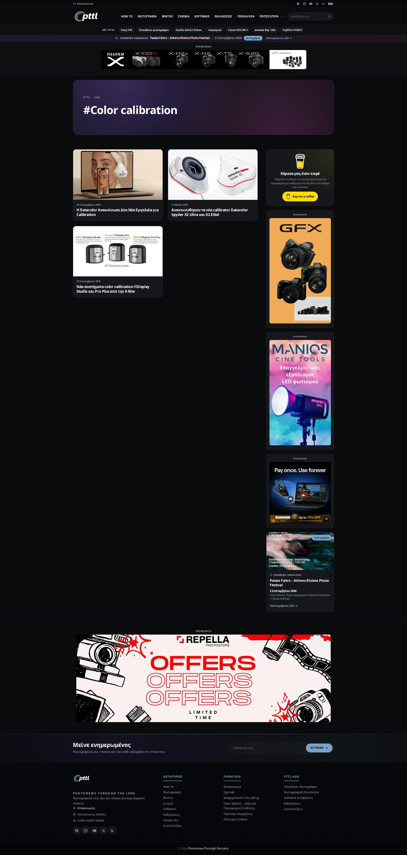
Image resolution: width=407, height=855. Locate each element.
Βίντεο (167, 16)
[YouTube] (311, 4)
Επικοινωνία (86, 808)
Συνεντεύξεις (172, 826)
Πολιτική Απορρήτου (238, 814)
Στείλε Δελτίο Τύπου (188, 30)
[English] (330, 4)
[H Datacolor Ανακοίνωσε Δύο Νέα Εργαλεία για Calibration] (118, 174)
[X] (317, 4)
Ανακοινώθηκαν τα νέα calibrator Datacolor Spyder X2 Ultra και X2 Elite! (209, 212)
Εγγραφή (317, 748)
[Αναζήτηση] (330, 16)
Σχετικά (229, 792)
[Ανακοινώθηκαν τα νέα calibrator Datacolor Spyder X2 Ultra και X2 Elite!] (213, 174)
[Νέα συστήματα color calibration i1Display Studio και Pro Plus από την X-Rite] (118, 251)
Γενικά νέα (246, 16)
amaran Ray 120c (265, 30)
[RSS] (323, 4)
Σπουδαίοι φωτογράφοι (154, 30)
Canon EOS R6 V (238, 30)
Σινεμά (183, 16)
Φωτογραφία (147, 16)
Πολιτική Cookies (236, 819)
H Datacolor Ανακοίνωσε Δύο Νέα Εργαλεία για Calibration (118, 212)
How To (127, 16)
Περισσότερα (269, 16)
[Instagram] (304, 4)
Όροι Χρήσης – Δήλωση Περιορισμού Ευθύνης (240, 805)
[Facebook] (298, 4)
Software (201, 16)
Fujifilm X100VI (292, 30)
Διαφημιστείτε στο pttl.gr (241, 798)
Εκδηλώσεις (223, 16)
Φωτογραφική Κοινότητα (301, 792)
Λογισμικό (214, 30)
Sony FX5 (126, 30)
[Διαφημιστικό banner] (203, 59)
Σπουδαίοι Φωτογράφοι (300, 787)
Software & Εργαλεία (298, 798)
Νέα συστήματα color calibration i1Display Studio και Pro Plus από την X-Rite (113, 289)
